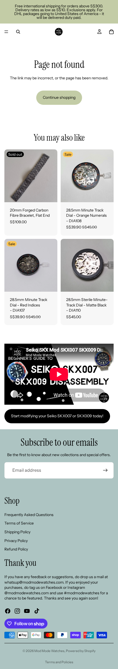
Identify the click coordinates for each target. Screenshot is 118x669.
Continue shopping (59, 97)
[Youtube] (27, 610)
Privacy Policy (16, 540)
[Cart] (111, 32)
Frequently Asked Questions (29, 514)
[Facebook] (7, 610)
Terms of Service (19, 523)
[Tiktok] (36, 610)
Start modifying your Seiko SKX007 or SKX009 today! (57, 415)
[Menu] (6, 31)
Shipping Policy (17, 531)
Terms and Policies (59, 662)
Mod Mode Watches (49, 651)
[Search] (18, 32)
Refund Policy (16, 549)
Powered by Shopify (80, 651)
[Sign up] (105, 470)
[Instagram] (17, 610)
